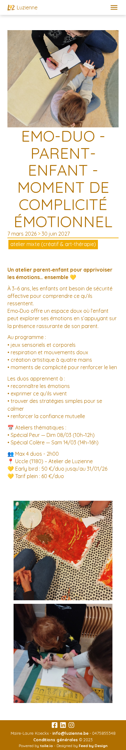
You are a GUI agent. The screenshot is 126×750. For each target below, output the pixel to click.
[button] (114, 7)
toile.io (46, 745)
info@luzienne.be (70, 733)
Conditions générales (55, 739)
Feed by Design (93, 745)
